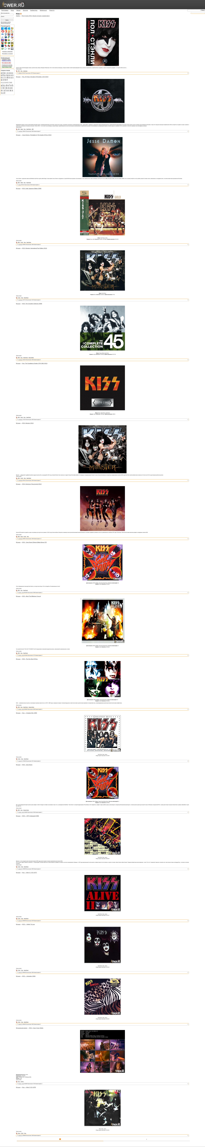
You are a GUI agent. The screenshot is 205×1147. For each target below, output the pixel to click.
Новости (51, 10)
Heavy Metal (31, 357)
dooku (19, 184)
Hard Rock (28, 129)
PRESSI (20, 73)
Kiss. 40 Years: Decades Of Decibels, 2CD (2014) (35, 76)
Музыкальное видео (21, 1028)
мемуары (25, 70)
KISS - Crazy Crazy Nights (36, 1028)
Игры (12, 10)
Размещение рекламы (7, 64)
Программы (4, 10)
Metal (22, 129)
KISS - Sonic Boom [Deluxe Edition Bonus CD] (34, 542)
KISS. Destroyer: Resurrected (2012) (32, 484)
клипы (22, 1081)
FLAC (22, 242)
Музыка (18, 76)
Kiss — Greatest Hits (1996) (29, 713)
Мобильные (43, 10)
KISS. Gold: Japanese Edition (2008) (31, 188)
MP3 (19, 129)
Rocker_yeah (21, 592)
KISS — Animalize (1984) (28, 976)
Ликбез (18, 15)
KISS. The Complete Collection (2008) (32, 303)
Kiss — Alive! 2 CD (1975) (29, 1087)
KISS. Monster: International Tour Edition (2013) (34, 248)
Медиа (18, 10)
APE (32, 129)
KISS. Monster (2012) (28, 423)
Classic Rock (31, 707)
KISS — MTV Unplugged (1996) (30, 816)
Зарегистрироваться (5, 23)
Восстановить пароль (6, 22)
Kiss (21, 70)
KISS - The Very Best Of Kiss (30, 659)
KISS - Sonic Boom (27, 764)
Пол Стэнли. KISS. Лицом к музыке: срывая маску (36, 15)
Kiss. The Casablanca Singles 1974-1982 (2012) (34, 363)
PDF (19, 70)
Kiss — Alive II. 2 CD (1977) (29, 872)
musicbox (20, 131)
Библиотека (33, 10)
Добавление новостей (7, 66)
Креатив (25, 10)
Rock (22, 417)
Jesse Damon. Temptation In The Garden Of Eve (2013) (36, 135)
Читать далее (18, 68)
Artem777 (20, 761)
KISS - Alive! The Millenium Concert (31, 596)
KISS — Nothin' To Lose (28, 924)
